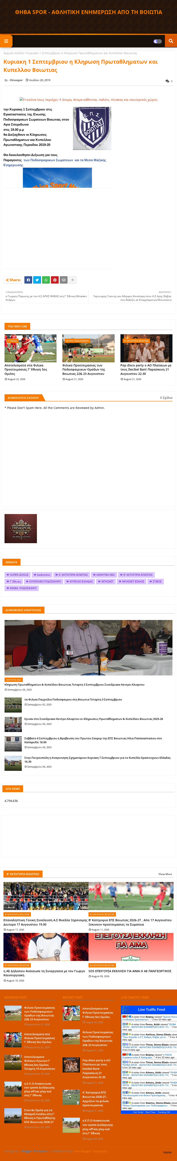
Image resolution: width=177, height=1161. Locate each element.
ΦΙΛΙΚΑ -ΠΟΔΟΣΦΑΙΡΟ (23, 588)
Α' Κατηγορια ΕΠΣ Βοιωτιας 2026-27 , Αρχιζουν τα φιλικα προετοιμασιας (95, 1098)
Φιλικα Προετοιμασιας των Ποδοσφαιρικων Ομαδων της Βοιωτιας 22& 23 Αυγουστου (83, 369)
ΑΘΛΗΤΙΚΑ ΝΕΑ (105, 575)
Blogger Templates (35, 1151)
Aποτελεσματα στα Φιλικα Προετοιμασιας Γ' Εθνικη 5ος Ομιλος (26, 369)
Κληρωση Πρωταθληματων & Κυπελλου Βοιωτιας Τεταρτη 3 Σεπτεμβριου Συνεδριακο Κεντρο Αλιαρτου (74, 684)
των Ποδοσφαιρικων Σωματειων (48, 160)
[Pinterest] (55, 280)
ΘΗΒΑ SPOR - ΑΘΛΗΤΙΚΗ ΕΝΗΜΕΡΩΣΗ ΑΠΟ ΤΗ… (149, 1025)
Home (167, 1152)
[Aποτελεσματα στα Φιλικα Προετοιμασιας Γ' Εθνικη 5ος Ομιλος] (13, 1039)
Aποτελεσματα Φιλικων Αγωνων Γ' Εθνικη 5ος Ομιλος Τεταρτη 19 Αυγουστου (39, 1063)
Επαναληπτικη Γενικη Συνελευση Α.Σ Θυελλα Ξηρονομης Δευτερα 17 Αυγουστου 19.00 (45, 922)
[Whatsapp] (46, 280)
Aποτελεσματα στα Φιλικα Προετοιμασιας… (145, 1095)
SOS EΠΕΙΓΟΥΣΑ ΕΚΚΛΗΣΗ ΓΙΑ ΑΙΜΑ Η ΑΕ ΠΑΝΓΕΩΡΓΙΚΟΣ (129, 971)
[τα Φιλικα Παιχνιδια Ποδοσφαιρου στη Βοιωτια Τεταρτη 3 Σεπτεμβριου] (13, 705)
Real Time (150, 1112)
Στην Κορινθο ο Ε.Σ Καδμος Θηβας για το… (145, 1037)
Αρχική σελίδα (13, 53)
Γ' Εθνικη (15, 581)
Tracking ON (164, 1112)
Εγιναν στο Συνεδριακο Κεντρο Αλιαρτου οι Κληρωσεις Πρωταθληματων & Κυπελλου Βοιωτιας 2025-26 (93, 719)
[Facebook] (28, 280)
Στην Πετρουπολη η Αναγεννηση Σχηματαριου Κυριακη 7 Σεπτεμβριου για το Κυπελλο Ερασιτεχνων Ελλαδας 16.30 (97, 759)
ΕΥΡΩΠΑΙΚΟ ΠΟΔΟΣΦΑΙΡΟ (45, 581)
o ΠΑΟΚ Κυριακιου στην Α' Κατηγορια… (147, 1056)
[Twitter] (37, 280)
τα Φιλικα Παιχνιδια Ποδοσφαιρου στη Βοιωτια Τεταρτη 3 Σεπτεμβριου (73, 699)
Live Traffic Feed (151, 1009)
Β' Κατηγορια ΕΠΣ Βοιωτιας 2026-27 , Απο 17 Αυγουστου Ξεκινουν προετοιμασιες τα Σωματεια (130, 922)
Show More (165, 874)
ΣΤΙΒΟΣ (157, 581)
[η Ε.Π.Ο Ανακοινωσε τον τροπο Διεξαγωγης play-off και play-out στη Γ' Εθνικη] (13, 1089)
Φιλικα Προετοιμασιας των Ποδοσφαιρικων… (146, 1105)
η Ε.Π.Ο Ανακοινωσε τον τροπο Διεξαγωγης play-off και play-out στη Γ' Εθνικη (39, 1089)
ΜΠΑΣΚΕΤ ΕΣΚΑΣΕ (133, 581)
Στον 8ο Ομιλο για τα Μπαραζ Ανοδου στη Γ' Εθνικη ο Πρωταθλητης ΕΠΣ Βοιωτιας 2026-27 (39, 1116)
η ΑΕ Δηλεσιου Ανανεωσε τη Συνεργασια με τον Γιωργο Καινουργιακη (44, 973)
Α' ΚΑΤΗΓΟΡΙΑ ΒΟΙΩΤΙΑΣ (73, 575)
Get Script (138, 1112)
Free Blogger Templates (91, 1151)
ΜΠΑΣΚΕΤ (107, 581)
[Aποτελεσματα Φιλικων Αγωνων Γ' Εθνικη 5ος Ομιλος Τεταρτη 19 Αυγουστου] (13, 1062)
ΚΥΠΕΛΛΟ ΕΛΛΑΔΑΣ (81, 581)
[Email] (64, 280)
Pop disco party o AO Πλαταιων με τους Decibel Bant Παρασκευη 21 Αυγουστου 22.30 (145, 369)
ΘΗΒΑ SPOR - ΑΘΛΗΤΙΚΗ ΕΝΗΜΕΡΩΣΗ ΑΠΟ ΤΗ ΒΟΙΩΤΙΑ (88, 12)
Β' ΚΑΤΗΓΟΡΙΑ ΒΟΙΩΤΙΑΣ (138, 575)
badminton (43, 575)
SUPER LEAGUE (19, 575)
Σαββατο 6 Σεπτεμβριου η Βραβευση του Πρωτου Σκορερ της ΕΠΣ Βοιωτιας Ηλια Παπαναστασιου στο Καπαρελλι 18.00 (93, 740)
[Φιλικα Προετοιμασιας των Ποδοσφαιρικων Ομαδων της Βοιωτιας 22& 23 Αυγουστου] (13, 1013)
